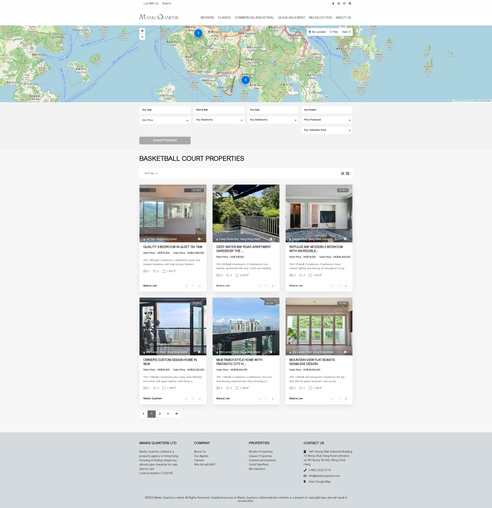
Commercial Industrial (262, 460)
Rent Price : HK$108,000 (230, 257)
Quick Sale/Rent (291, 17)
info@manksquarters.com (324, 476)
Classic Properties (260, 456)
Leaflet (456, 101)
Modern (207, 17)
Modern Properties (261, 452)
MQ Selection (320, 17)
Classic (224, 17)
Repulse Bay (299, 239)
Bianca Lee (150, 286)
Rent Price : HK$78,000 (302, 257)
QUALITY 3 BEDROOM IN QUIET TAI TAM (172, 247)
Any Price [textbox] (147, 120)
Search (166, 4)
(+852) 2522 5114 (320, 470)
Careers (199, 460)
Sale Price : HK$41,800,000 (188, 253)
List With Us (151, 4)
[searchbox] (166, 110)
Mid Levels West (156, 352)
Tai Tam (150, 239)
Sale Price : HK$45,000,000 (334, 257)
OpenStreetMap (471, 101)
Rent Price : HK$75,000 (156, 253)
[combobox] (165, 110)
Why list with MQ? (205, 465)
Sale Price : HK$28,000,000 (231, 370)
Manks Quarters (152, 399)
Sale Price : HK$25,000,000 (188, 370)
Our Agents (201, 456)
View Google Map (320, 482)
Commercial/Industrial (254, 17)
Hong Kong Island (166, 239)
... (195, 264)
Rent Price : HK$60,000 (156, 370)
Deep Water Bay (229, 239)
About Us (343, 17)
